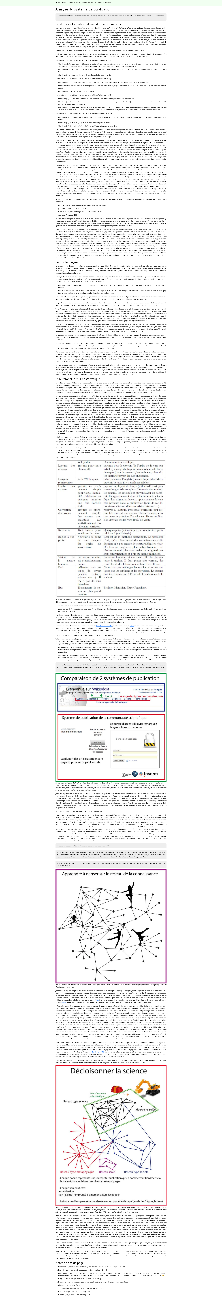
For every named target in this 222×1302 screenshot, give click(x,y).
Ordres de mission (74, 2)
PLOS (97, 1000)
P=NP (132, 626)
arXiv (64, 1002)
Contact (94, 2)
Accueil (58, 2)
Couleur (64, 2)
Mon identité (86, 2)
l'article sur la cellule (104, 626)
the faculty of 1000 (96, 1052)
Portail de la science (105, 2)
